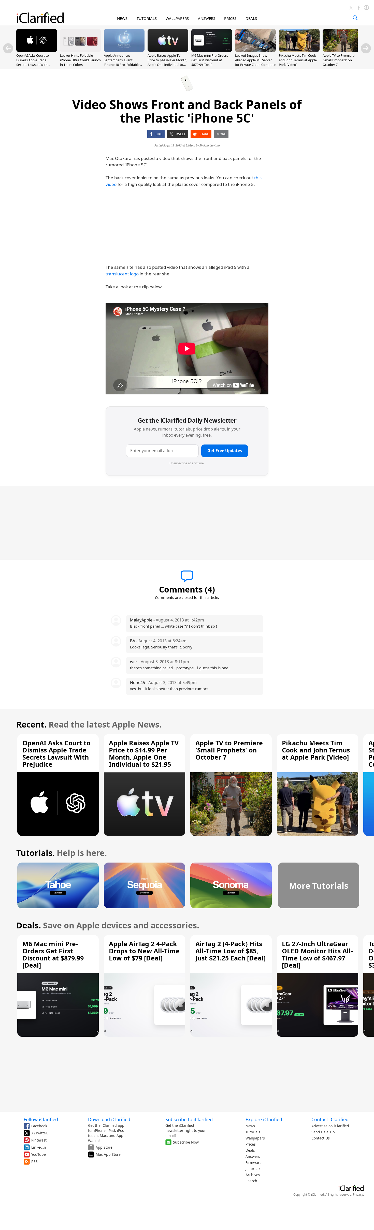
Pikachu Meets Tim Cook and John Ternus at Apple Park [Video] (298, 60)
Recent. (31, 724)
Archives (253, 1174)
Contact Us (320, 1138)
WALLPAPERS (177, 18)
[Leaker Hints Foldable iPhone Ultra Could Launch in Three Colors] (80, 50)
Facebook (39, 1125)
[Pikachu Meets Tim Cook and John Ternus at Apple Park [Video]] (299, 50)
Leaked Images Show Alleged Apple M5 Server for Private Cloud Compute (255, 60)
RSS (34, 1161)
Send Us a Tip (323, 1132)
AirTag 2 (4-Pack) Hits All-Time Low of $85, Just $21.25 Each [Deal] (230, 950)
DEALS (251, 18)
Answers (253, 1156)
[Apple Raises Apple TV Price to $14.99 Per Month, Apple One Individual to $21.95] (168, 50)
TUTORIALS (147, 18)
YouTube (38, 1154)
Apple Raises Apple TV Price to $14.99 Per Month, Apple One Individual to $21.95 (167, 62)
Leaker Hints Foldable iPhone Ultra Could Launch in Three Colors (80, 60)
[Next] (366, 48)
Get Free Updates (224, 450)
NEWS (122, 18)
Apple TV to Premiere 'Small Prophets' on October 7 (338, 60)
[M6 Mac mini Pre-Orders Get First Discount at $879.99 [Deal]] (211, 50)
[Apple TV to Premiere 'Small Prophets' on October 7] (343, 50)
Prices (251, 1144)
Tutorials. (35, 852)
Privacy (358, 1194)
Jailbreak (253, 1168)
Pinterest (39, 1140)
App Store (104, 1147)
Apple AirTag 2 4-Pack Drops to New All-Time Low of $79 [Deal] (144, 950)
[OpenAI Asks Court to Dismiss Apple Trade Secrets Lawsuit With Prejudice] (36, 50)
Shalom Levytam (209, 145)
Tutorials (253, 1132)
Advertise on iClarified (330, 1125)
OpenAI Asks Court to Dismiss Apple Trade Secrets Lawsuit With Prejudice (32, 62)
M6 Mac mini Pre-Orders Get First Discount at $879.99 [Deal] (209, 60)
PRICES (230, 18)
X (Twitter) (39, 1133)
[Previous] (8, 48)
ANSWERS (206, 18)
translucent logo (122, 274)
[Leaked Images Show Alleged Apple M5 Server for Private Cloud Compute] (255, 50)
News (250, 1125)
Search (251, 1180)
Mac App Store (108, 1154)
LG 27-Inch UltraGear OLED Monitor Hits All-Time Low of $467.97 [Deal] (317, 954)
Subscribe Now (186, 1142)
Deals (250, 1150)
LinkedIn (38, 1147)
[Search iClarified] (355, 17)
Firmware (254, 1162)
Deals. (28, 925)
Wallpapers (255, 1138)
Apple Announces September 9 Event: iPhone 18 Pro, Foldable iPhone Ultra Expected (121, 62)
